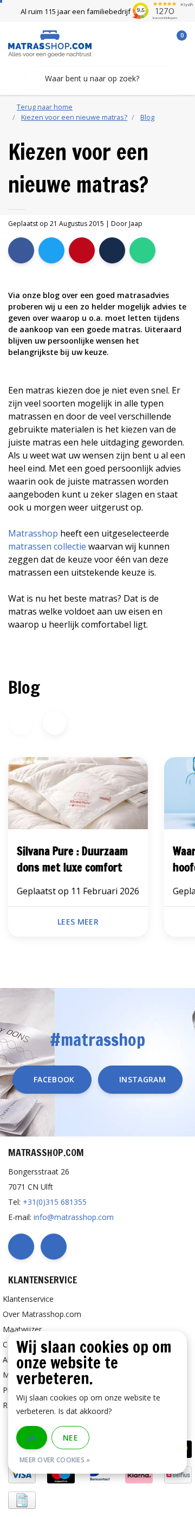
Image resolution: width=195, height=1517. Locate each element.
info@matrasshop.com (74, 1217)
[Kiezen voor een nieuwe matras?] (78, 795)
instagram (142, 1079)
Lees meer (78, 921)
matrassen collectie (47, 546)
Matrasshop (33, 533)
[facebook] (21, 1247)
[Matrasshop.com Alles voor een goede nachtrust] (50, 43)
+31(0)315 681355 (55, 1202)
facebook (54, 1079)
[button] (54, 723)
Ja (32, 1437)
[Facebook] (21, 250)
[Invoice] (22, 1499)
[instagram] (54, 1247)
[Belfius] (178, 1473)
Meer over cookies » (55, 1459)
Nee (70, 1437)
